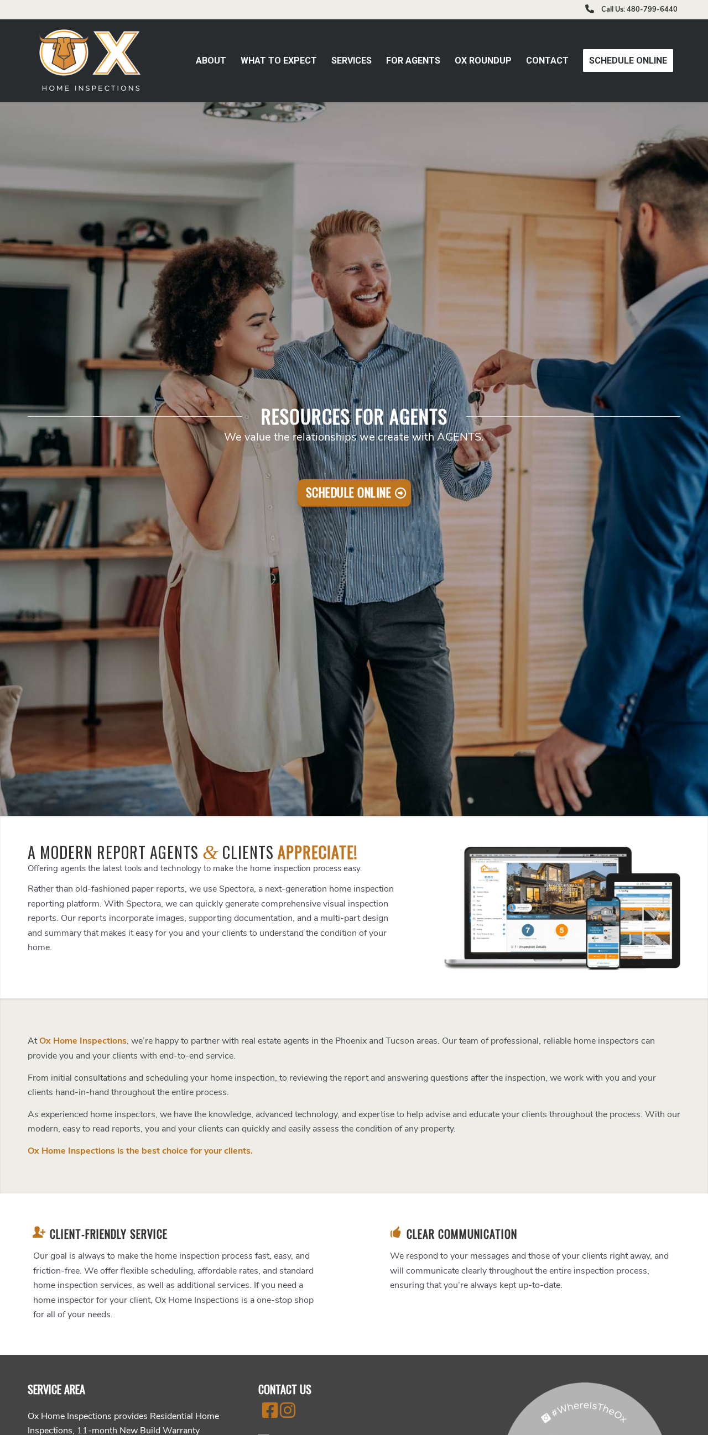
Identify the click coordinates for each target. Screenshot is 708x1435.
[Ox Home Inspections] (91, 60)
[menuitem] (211, 60)
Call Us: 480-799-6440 (639, 9)
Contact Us (284, 1389)
